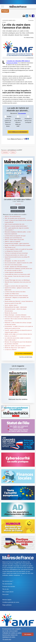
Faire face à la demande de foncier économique (16, 253)
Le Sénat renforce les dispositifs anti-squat (15, 235)
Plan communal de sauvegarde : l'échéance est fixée (17, 316)
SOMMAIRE (13, 207)
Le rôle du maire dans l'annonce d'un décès (15, 291)
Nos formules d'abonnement (18, 132)
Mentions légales (6, 599)
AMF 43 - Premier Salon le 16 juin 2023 (14, 239)
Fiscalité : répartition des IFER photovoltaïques (16, 266)
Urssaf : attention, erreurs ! (11, 305)
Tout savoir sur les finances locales (13, 264)
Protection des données (8, 586)
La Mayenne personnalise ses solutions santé (16, 255)
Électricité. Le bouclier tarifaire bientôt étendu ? (16, 226)
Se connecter (22, 113)
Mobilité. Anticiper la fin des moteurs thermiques (16, 295)
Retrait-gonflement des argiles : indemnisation (16, 307)
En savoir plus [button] (7, 639)
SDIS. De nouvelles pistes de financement (15, 218)
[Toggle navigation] (2, 6)
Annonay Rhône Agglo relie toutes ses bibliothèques (17, 280)
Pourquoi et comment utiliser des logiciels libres (16, 286)
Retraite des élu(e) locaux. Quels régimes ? (15, 347)
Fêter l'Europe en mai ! (10, 247)
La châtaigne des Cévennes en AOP (13, 251)
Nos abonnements (7, 583)
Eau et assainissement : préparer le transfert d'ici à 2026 (18, 262)
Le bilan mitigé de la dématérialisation (14, 272)
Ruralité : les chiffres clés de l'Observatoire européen (17, 245)
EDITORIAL (21, 207)
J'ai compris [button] (27, 634)
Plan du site (5, 589)
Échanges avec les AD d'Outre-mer (13, 237)
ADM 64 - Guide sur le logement (12, 241)
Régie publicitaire (7, 605)
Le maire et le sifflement (10, 349)
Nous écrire (5, 594)
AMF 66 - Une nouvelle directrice (13, 216)
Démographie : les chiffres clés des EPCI (15, 260)
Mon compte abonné (7, 591)
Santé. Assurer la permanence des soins (14, 224)
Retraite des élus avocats (11, 313)
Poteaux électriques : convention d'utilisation (15, 315)
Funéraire (5, 152)
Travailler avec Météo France (12, 293)
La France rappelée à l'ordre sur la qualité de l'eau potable (18, 249)
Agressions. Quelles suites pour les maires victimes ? (18, 345)
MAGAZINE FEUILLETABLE (17, 211)
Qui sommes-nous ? (7, 581)
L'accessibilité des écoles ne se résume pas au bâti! (17, 274)
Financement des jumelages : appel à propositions (17, 243)
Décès (13, 152)
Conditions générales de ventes (10, 602)
